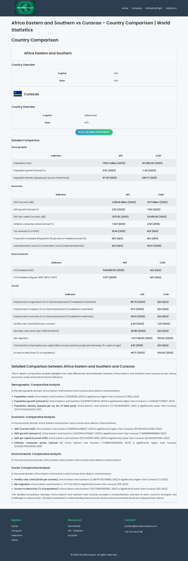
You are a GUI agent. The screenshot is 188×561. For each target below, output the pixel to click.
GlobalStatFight (153, 8)
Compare (137, 8)
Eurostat (72, 535)
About (14, 540)
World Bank (74, 526)
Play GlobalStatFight (94, 132)
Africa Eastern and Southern (48, 53)
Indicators (171, 8)
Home (125, 8)
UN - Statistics (75, 530)
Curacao (31, 94)
